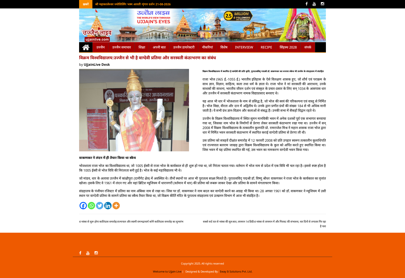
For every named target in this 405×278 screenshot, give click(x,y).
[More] (116, 205)
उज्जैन (100, 47)
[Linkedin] (108, 205)
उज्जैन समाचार (121, 47)
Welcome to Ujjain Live (167, 271)
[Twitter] (99, 205)
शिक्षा (142, 47)
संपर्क (307, 47)
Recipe (266, 47)
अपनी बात (159, 47)
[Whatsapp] (91, 205)
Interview (244, 47)
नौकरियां (207, 47)
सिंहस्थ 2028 (288, 47)
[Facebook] (83, 205)
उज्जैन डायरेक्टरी (183, 47)
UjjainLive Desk (97, 64)
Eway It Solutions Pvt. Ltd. (236, 271)
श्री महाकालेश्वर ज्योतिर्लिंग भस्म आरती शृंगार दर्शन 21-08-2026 (133, 4)
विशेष (223, 47)
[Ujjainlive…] (86, 47)
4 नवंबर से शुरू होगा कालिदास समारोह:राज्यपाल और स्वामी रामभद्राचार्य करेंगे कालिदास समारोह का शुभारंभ (131, 221)
